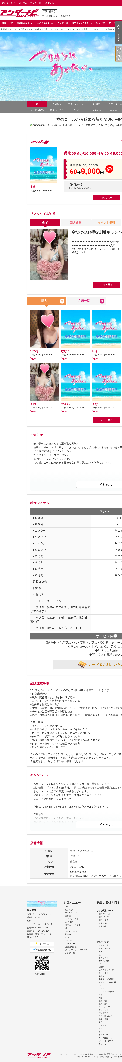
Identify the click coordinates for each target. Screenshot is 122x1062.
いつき (34, 351)
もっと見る (106, 197)
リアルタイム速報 (80, 23)
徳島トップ (7, 23)
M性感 (101, 967)
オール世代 (103, 1035)
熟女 (100, 954)
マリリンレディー (77, 104)
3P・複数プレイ (105, 1038)
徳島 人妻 (103, 923)
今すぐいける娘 (71, 919)
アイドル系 (103, 1010)
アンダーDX (36, 3)
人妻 (100, 951)
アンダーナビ (8, 3)
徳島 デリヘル (105, 914)
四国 (45, 11)
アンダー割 (62, 23)
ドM (100, 1032)
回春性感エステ (105, 1025)
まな (95, 404)
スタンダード (104, 948)
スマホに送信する (43, 950)
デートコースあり (106, 1041)
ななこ (65, 351)
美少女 (101, 976)
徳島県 (52, 11)
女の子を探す (43, 23)
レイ (95, 351)
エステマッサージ (106, 970)
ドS (100, 1028)
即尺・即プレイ (105, 1016)
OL (100, 985)
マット (101, 988)
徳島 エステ (104, 920)
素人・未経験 (104, 961)
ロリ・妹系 (103, 973)
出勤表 (96, 104)
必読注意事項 (71, 947)
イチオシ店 (103, 945)
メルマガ (96, 110)
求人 (67, 928)
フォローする (43, 944)
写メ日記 (100, 23)
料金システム (57, 110)
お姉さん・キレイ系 (107, 982)
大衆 (100, 998)
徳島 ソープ (104, 917)
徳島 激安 (103, 926)
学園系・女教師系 (106, 979)
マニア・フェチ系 (106, 992)
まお (33, 404)
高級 (100, 995)
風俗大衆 (49, 3)
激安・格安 (103, 1001)
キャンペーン (71, 944)
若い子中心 (103, 1013)
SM (100, 964)
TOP (37, 104)
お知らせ (56, 104)
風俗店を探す (23, 23)
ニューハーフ (104, 1007)
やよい (65, 404)
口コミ (112, 23)
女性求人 (22, 3)
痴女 (100, 1022)
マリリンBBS (37, 110)
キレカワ (102, 1044)
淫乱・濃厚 (103, 1019)
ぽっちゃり (103, 958)
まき (33, 186)
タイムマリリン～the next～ (77, 950)
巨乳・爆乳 (103, 1004)
